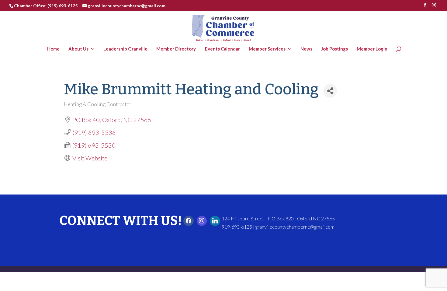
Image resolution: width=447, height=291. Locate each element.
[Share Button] (330, 91)
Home (55, 49)
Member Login (373, 49)
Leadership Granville (126, 49)
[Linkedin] (215, 221)
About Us (79, 49)
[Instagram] (202, 221)
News (307, 49)
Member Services (269, 49)
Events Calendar (224, 49)
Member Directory (177, 49)
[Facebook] (188, 221)
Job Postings (336, 49)
